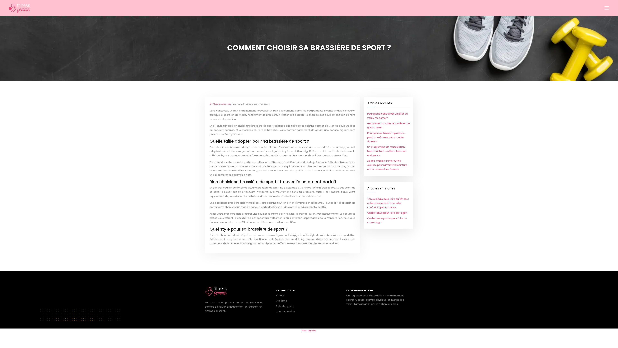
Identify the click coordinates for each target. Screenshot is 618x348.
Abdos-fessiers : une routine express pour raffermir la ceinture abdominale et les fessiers (387, 165)
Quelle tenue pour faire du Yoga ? (387, 212)
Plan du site (309, 330)
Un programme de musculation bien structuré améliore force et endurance (386, 151)
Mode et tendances (222, 104)
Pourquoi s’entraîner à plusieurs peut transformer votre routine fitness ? (386, 137)
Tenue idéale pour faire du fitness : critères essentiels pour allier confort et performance (388, 203)
